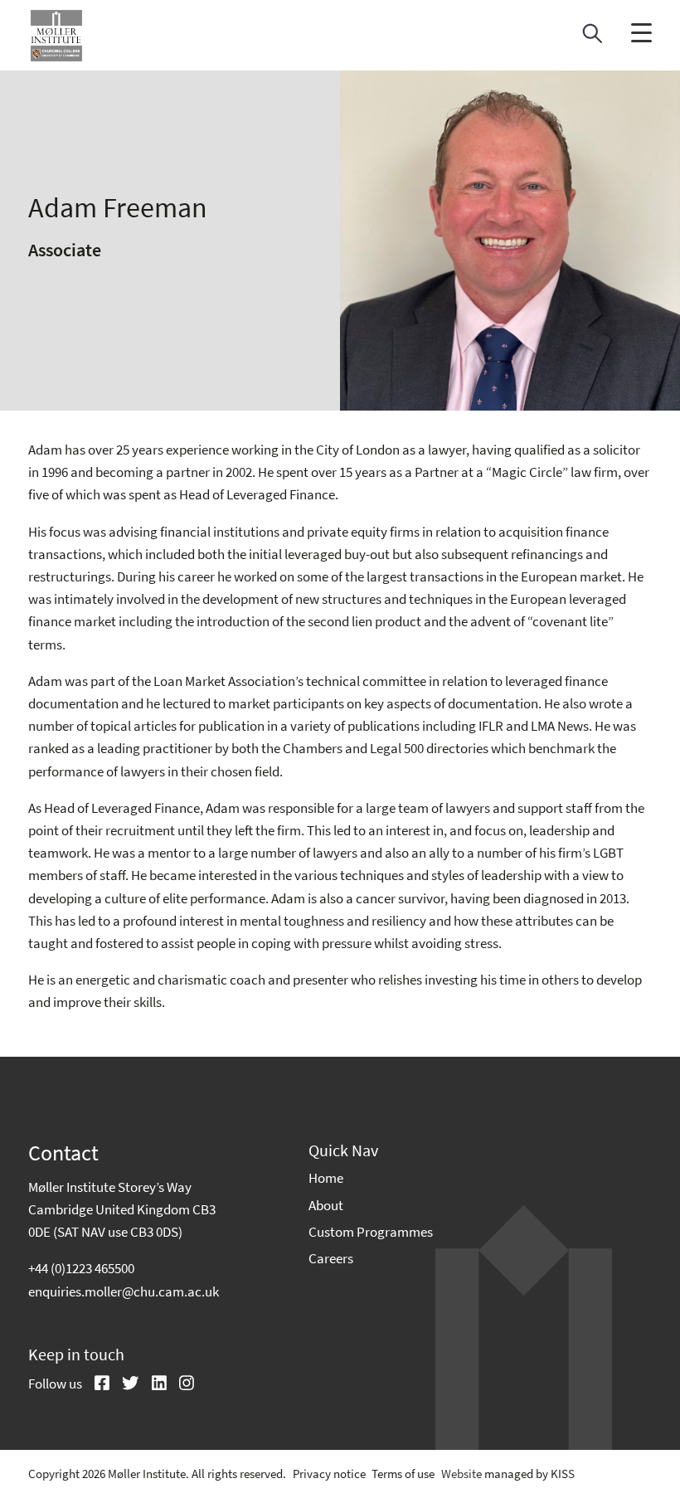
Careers (330, 1258)
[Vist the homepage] (56, 35)
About (325, 1205)
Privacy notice (329, 1473)
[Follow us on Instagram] (180, 1384)
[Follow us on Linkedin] (153, 1384)
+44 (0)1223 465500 (81, 1268)
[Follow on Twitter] (124, 1384)
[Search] (592, 38)
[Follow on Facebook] (95, 1384)
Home (325, 1178)
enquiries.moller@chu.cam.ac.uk (123, 1291)
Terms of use (403, 1473)
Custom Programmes (370, 1232)
